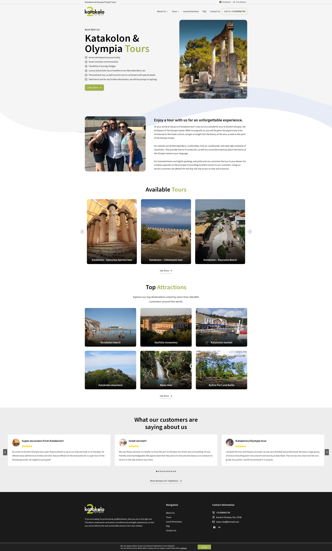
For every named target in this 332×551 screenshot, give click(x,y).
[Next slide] (327, 452)
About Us (170, 512)
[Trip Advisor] (219, 527)
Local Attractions (191, 11)
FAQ (204, 11)
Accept (204, 547)
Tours (168, 517)
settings (183, 548)
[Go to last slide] (5, 452)
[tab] (156, 471)
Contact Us (215, 11)
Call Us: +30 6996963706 (234, 11)
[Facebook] (214, 527)
